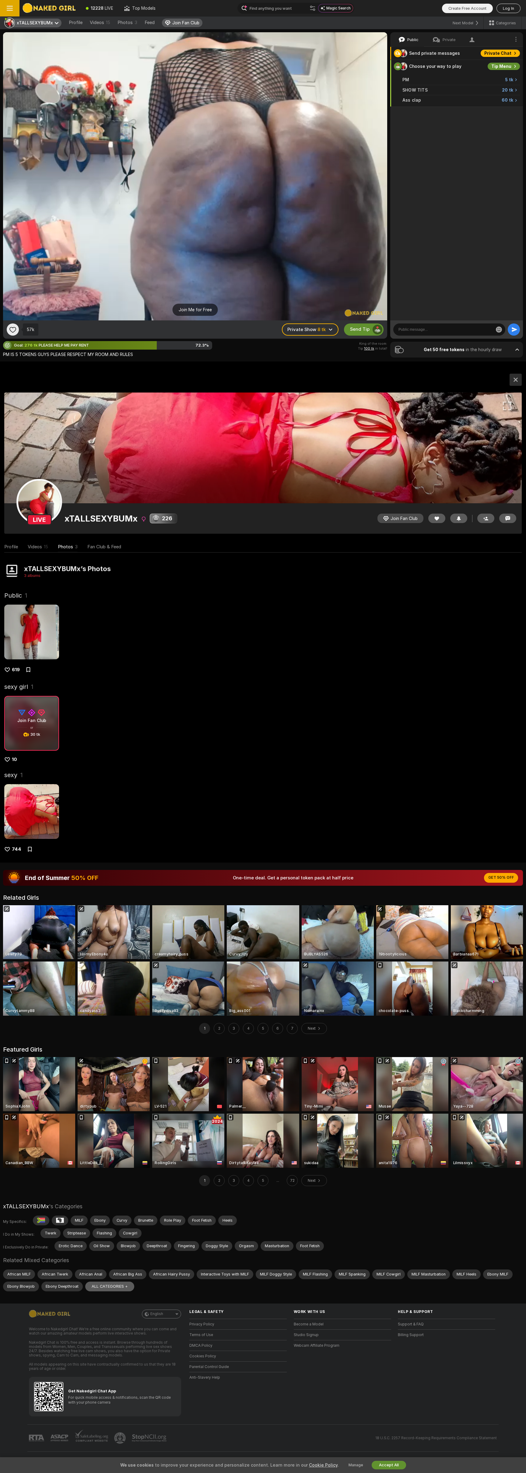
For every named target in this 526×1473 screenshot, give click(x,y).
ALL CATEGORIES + (110, 1286)
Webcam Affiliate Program (316, 1345)
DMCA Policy (200, 1345)
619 (16, 669)
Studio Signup (306, 1335)
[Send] (514, 329)
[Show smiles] (499, 329)
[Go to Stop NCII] (150, 1438)
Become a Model (309, 1324)
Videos (100, 22)
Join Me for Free (195, 309)
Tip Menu (501, 66)
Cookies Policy (202, 1356)
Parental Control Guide (209, 1367)
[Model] (516, 380)
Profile (75, 22)
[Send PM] (507, 518)
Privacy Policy (201, 1324)
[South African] (41, 1220)
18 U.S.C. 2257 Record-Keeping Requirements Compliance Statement (436, 1438)
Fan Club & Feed (104, 547)
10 (14, 759)
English (156, 1314)
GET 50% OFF (501, 877)
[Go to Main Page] (49, 8)
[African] (60, 1220)
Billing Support (411, 1335)
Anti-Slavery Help (204, 1377)
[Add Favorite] (13, 329)
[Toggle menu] (9, 8)
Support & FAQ (411, 1324)
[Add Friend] (485, 518)
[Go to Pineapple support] (120, 1438)
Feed (150, 22)
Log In (508, 8)
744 (16, 849)
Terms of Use (201, 1335)
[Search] (312, 8)
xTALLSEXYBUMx (26, 1206)
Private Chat (497, 53)
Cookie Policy (323, 1465)
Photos (127, 22)
